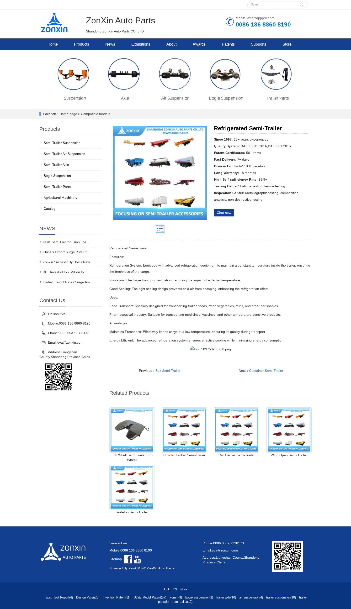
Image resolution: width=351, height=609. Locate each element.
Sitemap (115, 559)
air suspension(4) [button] (251, 597)
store (183, 589)
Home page (68, 114)
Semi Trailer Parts (57, 187)
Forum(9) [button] (176, 597)
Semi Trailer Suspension (62, 143)
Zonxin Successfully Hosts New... (67, 262)
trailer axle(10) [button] (226, 597)
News (110, 44)
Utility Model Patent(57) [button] (150, 597)
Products (81, 44)
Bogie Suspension (57, 176)
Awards (199, 44)
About (171, 44)
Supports (258, 44)
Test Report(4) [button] (63, 597)
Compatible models (95, 114)
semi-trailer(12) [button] (182, 602)
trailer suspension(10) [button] (281, 597)
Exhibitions (140, 44)
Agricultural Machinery (60, 198)
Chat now (224, 213)
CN (175, 589)
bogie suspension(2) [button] (199, 597)
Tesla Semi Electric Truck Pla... (66, 242)
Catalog (49, 208)
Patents (228, 44)
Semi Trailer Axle (56, 165)
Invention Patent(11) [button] (116, 597)
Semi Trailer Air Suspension (64, 154)
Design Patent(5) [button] (87, 597)
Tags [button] (47, 597)
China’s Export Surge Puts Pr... (66, 252)
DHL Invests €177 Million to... (65, 272)
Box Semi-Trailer (168, 371)
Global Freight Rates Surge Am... (68, 282)
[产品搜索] (301, 7)
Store (287, 44)
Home (53, 44)
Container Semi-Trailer (266, 371)
